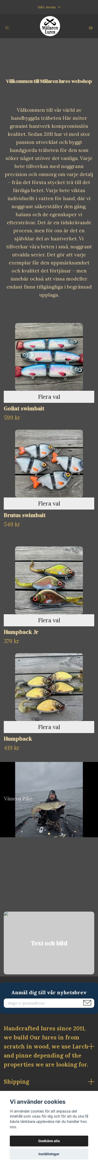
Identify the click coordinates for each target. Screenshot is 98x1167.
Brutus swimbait (25, 515)
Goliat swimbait (24, 408)
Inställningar (49, 1154)
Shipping (16, 1081)
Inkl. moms (47, 7)
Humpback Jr (21, 632)
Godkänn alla (49, 1141)
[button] (44, 833)
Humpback (18, 739)
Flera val (49, 396)
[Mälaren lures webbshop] (50, 26)
